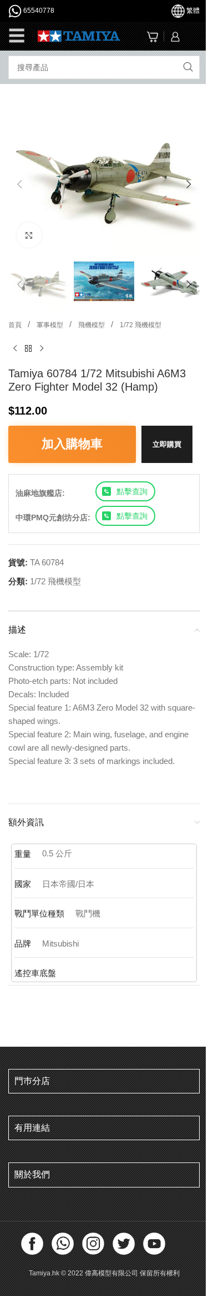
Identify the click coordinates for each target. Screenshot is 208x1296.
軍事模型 (51, 325)
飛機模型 (92, 325)
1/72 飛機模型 (140, 325)
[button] (19, 184)
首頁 (15, 325)
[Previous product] (15, 349)
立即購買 (167, 444)
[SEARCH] (188, 67)
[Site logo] (79, 35)
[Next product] (41, 349)
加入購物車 (72, 444)
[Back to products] (28, 349)
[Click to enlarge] (29, 235)
